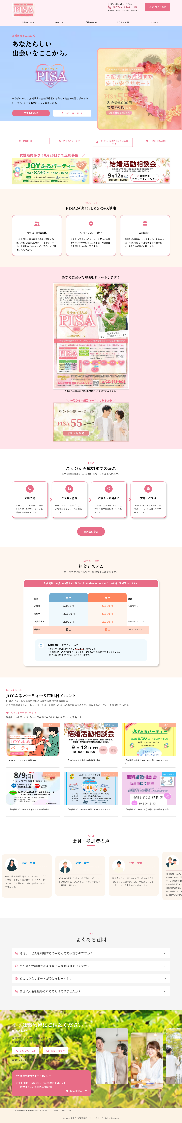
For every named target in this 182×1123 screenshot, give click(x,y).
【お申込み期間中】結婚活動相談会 (83, 760)
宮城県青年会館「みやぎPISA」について (31, 1110)
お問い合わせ (159, 7)
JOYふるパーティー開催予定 (22, 760)
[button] (31, 113)
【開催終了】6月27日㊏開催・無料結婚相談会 (147, 809)
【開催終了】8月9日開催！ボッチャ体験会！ (30, 809)
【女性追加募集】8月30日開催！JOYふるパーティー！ (148, 762)
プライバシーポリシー (62, 1110)
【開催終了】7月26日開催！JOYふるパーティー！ (89, 811)
